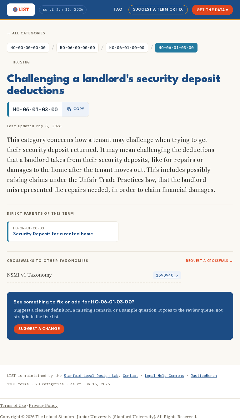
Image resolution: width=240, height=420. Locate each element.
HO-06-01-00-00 (126, 47)
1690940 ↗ (167, 275)
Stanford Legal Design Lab (91, 375)
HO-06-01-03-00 (176, 47)
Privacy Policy (43, 405)
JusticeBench (204, 375)
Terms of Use (13, 405)
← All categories (26, 33)
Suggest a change (39, 329)
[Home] (21, 9)
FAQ (118, 10)
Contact (130, 375)
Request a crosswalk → (209, 260)
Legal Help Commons (164, 375)
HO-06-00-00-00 (77, 47)
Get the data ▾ (212, 10)
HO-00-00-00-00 (28, 47)
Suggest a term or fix (158, 10)
